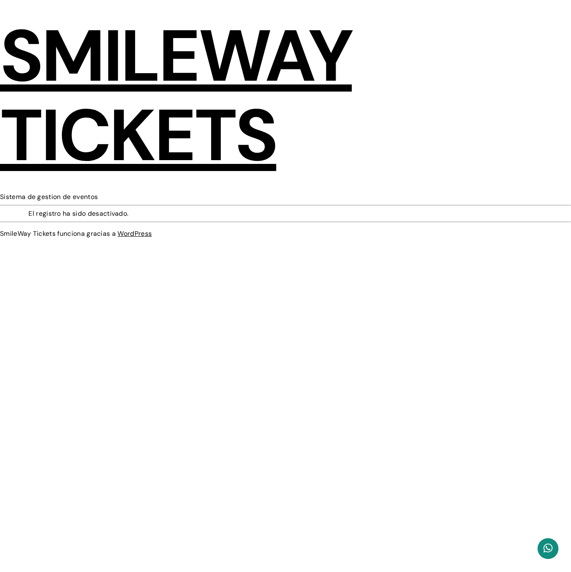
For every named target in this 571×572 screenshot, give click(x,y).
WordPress (134, 233)
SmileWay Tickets (176, 96)
